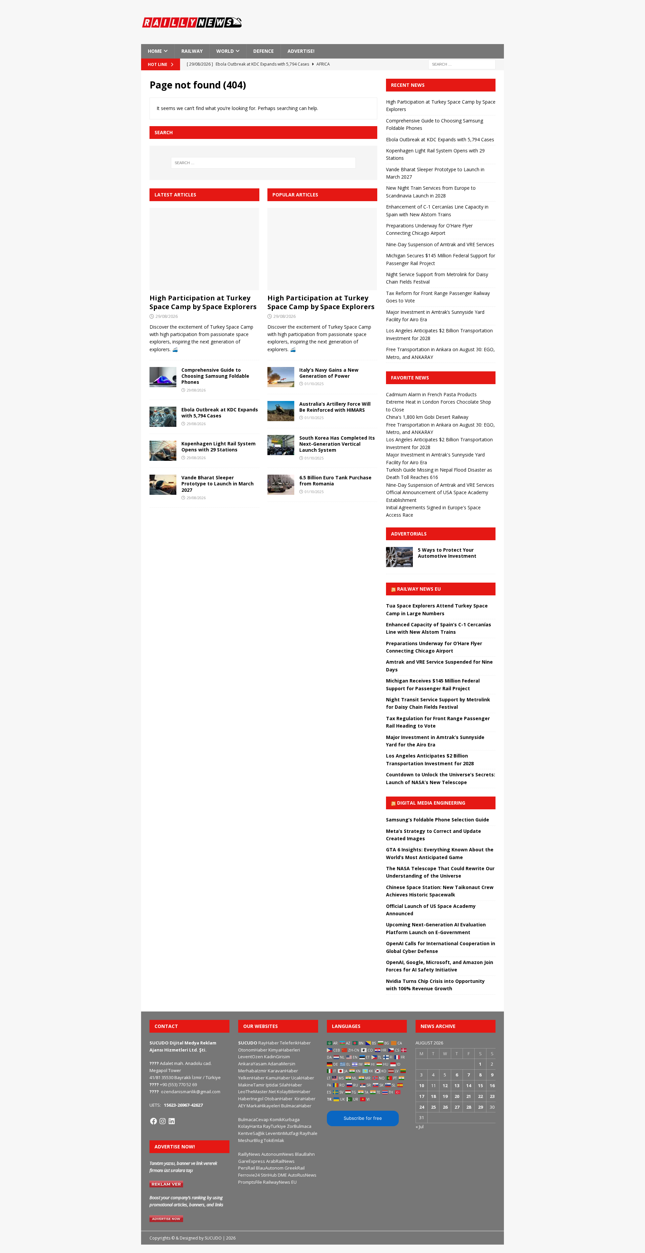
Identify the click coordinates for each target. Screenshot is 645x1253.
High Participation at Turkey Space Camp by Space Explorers (203, 302)
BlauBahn (305, 1154)
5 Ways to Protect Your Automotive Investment (447, 553)
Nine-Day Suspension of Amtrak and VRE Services (440, 244)
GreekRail (295, 1168)
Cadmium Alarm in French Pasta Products (431, 394)
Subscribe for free (363, 1118)
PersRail (246, 1168)
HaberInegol (250, 1099)
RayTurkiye (274, 1126)
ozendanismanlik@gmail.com (190, 1092)
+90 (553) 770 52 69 (178, 1084)
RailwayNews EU (280, 1182)
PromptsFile (250, 1182)
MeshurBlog (250, 1140)
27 (457, 1107)
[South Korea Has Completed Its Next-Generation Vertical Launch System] (280, 445)
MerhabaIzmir (252, 1071)
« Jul (420, 1126)
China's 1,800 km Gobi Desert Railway (427, 417)
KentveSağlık (251, 1133)
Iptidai (272, 1085)
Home (155, 51)
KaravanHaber (283, 1071)
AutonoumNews (277, 1154)
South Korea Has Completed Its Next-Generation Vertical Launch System (337, 444)
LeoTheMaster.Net (257, 1092)
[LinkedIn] (172, 1121)
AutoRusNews (302, 1175)
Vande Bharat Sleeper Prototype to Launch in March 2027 (217, 483)
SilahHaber (290, 1085)
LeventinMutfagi (282, 1133)
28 (468, 1107)
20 (457, 1096)
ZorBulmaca (299, 1126)
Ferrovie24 (249, 1175)
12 (445, 1085)
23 (492, 1096)
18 (433, 1096)
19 (445, 1096)
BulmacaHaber (296, 1106)
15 (480, 1085)
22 (480, 1096)
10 (421, 1085)
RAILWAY (192, 51)
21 (468, 1096)
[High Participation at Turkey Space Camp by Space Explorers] (204, 249)
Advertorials (409, 533)
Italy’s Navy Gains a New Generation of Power (328, 373)
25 (433, 1107)
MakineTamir (251, 1085)
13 (457, 1085)
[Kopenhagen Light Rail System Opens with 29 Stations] (162, 451)
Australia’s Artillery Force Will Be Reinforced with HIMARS (335, 407)
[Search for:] (462, 64)
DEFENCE (263, 51)
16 (492, 1085)
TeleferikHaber (295, 1043)
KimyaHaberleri (284, 1050)
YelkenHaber (251, 1078)
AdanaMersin (281, 1064)
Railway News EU (419, 589)
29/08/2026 (167, 316)
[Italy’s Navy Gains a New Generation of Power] (280, 377)
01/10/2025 (314, 383)
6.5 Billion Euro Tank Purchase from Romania (335, 480)
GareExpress (251, 1161)
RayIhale (308, 1133)
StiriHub (269, 1175)
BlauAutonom (270, 1168)
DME (282, 1175)
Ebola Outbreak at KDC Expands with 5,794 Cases (219, 412)
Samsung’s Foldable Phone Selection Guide (437, 819)
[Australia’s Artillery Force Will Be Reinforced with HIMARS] (280, 411)
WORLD (225, 51)
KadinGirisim (277, 1057)
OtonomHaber (252, 1050)
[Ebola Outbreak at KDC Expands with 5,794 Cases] (162, 417)
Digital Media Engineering (431, 803)
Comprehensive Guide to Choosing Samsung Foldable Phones (215, 376)
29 (480, 1107)
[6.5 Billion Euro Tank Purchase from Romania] (280, 485)
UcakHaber (302, 1078)
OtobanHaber (278, 1099)
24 (421, 1107)
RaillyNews (249, 1154)
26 (445, 1107)
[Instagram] (163, 1121)
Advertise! (301, 51)
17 (421, 1096)
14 (468, 1085)
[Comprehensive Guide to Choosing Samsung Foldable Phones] (162, 377)
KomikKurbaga (285, 1119)
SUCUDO (247, 1043)
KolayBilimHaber (293, 1092)
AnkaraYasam (252, 1064)
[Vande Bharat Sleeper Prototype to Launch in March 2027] (162, 485)
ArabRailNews (280, 1161)
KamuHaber (278, 1078)
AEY (242, 1106)
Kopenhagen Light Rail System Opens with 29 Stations (218, 446)
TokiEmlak (274, 1140)
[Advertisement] (403, 25)
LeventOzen (250, 1057)
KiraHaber (305, 1099)
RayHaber (268, 1043)
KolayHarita (250, 1126)
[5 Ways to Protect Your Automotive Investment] (399, 557)
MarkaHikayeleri (263, 1106)
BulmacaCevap (253, 1119)
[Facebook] (153, 1121)
